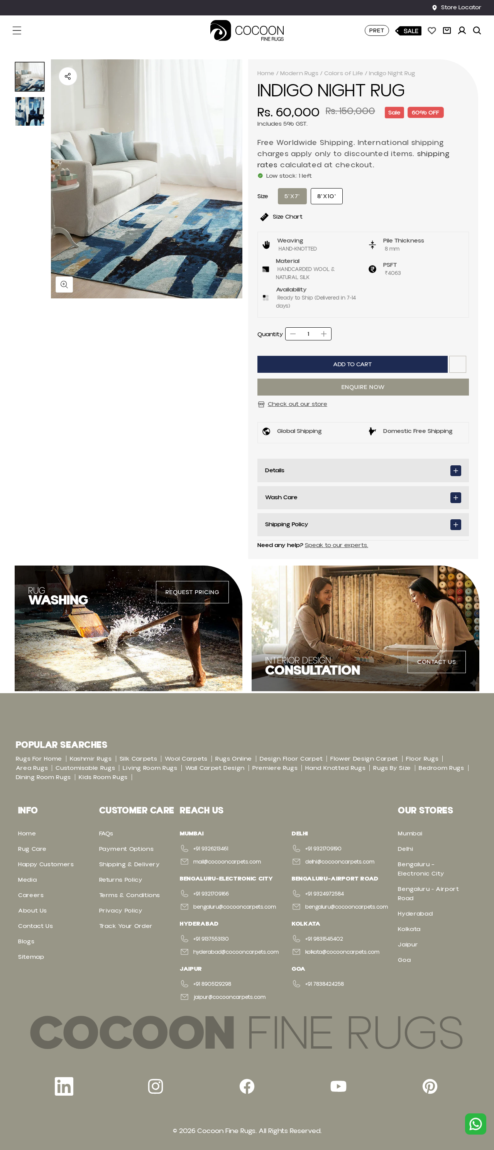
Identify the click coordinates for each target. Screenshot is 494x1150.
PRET (376, 30)
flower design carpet (364, 759)
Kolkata (409, 929)
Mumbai (410, 833)
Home (265, 73)
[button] (21, 30)
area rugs (32, 768)
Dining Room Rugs (43, 777)
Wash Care (281, 497)
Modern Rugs (299, 73)
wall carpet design (215, 768)
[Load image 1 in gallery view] (29, 76)
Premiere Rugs (275, 768)
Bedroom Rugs (441, 768)
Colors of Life (343, 73)
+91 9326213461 (210, 849)
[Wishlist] (431, 30)
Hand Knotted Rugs (335, 768)
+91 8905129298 (212, 984)
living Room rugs (150, 768)
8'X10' (327, 196)
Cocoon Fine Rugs (226, 1131)
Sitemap (31, 957)
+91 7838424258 (324, 984)
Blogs (26, 941)
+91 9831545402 (324, 939)
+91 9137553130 (211, 939)
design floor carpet (291, 759)
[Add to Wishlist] (457, 364)
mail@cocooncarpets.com (227, 862)
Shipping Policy (286, 524)
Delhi (405, 849)
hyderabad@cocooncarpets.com (236, 952)
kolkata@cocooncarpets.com (342, 952)
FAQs (106, 833)
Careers (31, 895)
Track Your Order (126, 926)
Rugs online (233, 759)
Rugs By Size (392, 768)
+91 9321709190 (323, 849)
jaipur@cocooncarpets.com (229, 997)
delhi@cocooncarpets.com (339, 862)
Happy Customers (46, 864)
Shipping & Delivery (129, 864)
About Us (32, 910)
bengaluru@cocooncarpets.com (234, 907)
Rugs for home (39, 759)
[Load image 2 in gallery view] (29, 111)
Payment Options (126, 849)
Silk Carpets (138, 759)
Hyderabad (415, 913)
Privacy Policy (121, 910)
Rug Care (32, 849)
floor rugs (422, 759)
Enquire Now (363, 387)
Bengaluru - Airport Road (428, 893)
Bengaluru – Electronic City (421, 869)
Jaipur (408, 944)
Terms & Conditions (130, 895)
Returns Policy (121, 880)
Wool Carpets (186, 759)
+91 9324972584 (324, 894)
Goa (404, 960)
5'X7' (292, 196)
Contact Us (35, 926)
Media (27, 880)
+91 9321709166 (211, 894)
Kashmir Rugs (91, 759)
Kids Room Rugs (103, 777)
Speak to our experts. (336, 545)
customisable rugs (85, 768)
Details (274, 470)
